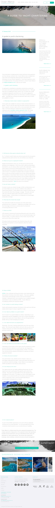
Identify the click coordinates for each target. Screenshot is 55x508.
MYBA (3, 293)
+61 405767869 (36, 481)
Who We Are (33, 2)
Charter (19, 2)
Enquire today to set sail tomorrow (26, 447)
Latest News (19, 477)
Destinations (22, 2)
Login (46, 2)
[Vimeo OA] (24, 485)
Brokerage (26, 2)
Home (2, 478)
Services (30, 2)
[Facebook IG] (19, 485)
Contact (52, 2)
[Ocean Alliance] (7, 3)
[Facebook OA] (16, 485)
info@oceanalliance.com (9, 82)
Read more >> (47, 63)
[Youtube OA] (27, 485)
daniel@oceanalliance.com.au (7, 500)
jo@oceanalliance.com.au (6, 496)
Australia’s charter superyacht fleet (18, 110)
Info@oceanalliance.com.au (38, 480)
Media (37, 2)
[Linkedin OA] (22, 485)
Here (15, 181)
